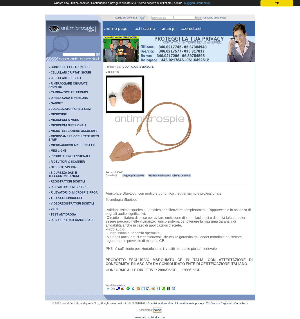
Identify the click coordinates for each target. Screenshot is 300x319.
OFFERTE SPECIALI (64, 167)
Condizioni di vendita (126, 17)
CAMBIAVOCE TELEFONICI (69, 92)
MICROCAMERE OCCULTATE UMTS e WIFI (74, 138)
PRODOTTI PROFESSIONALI (70, 156)
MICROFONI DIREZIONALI (68, 125)
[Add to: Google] (148, 290)
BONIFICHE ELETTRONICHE (70, 67)
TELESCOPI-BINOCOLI (66, 198)
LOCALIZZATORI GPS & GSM (71, 109)
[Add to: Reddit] (123, 290)
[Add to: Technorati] (163, 290)
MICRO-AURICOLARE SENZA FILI (73, 145)
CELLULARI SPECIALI (66, 78)
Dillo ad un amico (181, 175)
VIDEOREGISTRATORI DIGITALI (72, 203)
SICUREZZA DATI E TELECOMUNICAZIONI (64, 174)
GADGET (57, 103)
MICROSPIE (59, 114)
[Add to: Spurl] (143, 290)
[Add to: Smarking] (173, 290)
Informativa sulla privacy (189, 303)
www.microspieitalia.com (150, 317)
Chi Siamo (212, 303)
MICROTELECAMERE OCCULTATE (74, 131)
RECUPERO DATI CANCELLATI (72, 220)
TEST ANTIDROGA (63, 214)
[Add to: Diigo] (158, 290)
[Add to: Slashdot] (133, 290)
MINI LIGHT (58, 150)
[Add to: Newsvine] (168, 290)
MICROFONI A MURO (65, 120)
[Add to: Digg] (113, 290)
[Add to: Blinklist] (153, 290)
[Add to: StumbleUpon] (128, 290)
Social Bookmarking (116, 285)
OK (277, 3)
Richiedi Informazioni (159, 175)
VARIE (55, 209)
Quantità (110, 175)
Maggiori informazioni (197, 3)
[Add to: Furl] (138, 290)
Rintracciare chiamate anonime (68, 85)
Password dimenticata (214, 17)
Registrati (226, 303)
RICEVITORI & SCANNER (68, 161)
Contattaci (240, 303)
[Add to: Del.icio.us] (118, 290)
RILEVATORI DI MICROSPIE (70, 187)
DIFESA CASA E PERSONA (69, 98)
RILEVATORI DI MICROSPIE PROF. (74, 192)
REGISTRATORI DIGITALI (68, 181)
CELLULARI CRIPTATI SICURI (71, 72)
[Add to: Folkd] (108, 290)
